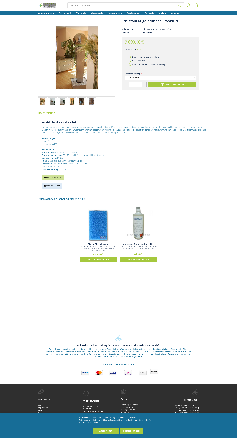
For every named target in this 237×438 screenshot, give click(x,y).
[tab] (56, 405)
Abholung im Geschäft (130, 404)
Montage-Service (128, 410)
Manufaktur (126, 412)
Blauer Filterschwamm (98, 244)
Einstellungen (131, 431)
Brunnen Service (128, 407)
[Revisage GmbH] (47, 5)
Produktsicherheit (53, 186)
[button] (43, 101)
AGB (40, 410)
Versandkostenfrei (54, 177)
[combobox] (125, 5)
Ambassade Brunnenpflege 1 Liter (139, 244)
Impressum (43, 407)
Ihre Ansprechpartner (92, 406)
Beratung (87, 409)
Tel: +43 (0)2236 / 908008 (188, 410)
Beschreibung (46, 113)
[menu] (118, 13)
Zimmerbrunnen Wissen (93, 411)
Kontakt (41, 405)
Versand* (140, 49)
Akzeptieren (106, 431)
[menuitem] (47, 13)
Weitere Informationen (88, 422)
